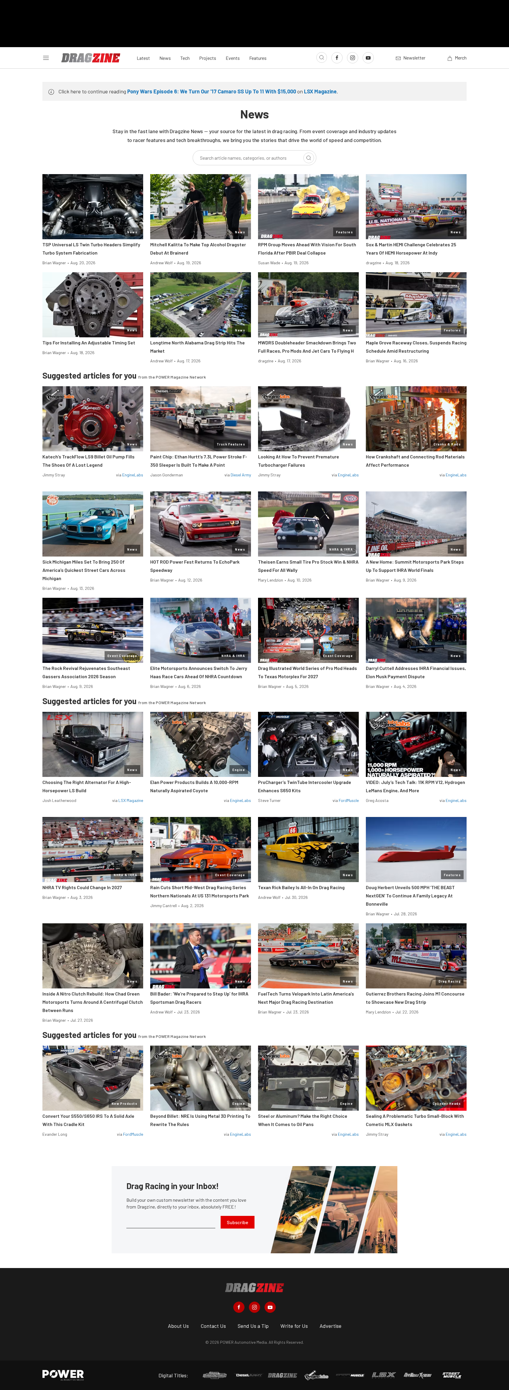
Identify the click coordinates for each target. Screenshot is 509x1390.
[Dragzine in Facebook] (238, 1307)
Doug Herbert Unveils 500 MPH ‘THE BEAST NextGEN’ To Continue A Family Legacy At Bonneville (410, 895)
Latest (143, 58)
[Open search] (321, 57)
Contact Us (213, 1326)
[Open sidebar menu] (45, 58)
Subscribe (237, 1222)
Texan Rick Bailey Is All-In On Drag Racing (301, 887)
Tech (185, 58)
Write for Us (294, 1326)
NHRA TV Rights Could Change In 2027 (82, 887)
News (165, 58)
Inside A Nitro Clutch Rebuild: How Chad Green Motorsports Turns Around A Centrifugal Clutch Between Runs (92, 1002)
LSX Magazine (320, 91)
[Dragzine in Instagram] (254, 1307)
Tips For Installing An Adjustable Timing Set (88, 342)
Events (233, 58)
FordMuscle (349, 800)
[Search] (308, 158)
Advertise (330, 1326)
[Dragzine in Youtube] (270, 1307)
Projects (207, 58)
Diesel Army (241, 474)
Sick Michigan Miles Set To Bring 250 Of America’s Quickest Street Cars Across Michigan (83, 570)
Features (258, 58)
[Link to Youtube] (368, 57)
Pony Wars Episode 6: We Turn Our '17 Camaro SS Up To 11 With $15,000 (211, 91)
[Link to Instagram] (352, 57)
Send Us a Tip (253, 1326)
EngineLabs (132, 474)
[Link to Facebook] (337, 57)
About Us (178, 1326)
